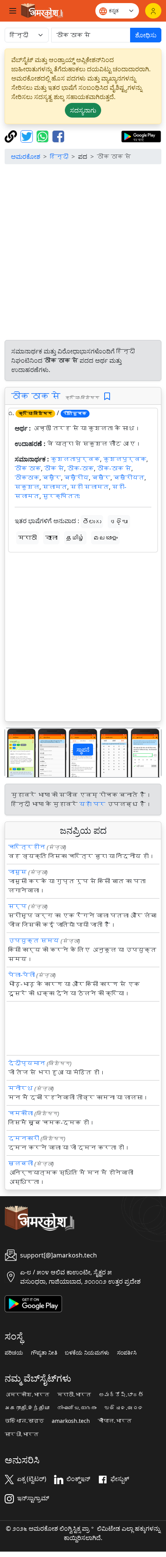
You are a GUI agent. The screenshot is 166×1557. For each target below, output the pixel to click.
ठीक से (54, 468)
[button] (17, 752)
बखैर (101, 477)
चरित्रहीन (26, 847)
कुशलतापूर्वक (75, 459)
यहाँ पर (92, 804)
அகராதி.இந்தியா (27, 1407)
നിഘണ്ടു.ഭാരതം (77, 1407)
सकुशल (27, 487)
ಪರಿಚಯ (14, 1352)
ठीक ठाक (28, 468)
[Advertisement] (83, 253)
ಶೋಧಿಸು (145, 35)
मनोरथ (20, 1088)
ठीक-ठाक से (114, 468)
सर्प (17, 906)
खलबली (20, 1163)
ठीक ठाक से (35, 396)
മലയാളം (105, 538)
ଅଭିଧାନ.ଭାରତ (124, 1407)
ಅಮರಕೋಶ (25, 156)
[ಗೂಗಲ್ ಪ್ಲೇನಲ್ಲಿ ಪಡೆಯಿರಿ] (141, 135)
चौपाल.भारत (115, 1420)
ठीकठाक (27, 477)
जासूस (17, 872)
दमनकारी (23, 1138)
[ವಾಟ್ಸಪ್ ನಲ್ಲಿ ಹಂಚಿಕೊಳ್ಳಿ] (43, 135)
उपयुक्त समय (33, 940)
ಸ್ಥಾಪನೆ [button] (83, 749)
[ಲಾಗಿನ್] (153, 11)
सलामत (54, 487)
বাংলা (51, 538)
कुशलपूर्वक (124, 459)
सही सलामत (89, 487)
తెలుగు (92, 521)
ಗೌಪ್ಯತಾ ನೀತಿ (44, 1352)
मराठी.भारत (74, 1394)
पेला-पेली (21, 975)
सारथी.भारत (22, 1434)
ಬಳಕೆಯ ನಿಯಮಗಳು (87, 1352)
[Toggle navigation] (13, 11)
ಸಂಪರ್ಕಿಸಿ (127, 1352)
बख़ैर (51, 477)
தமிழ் (75, 538)
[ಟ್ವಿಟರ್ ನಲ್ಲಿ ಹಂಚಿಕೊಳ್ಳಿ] (27, 135)
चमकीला (20, 1113)
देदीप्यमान (26, 1063)
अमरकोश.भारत (27, 1394)
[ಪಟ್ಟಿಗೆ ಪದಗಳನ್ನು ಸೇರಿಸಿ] (107, 396)
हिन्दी (59, 156)
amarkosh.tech (71, 1420)
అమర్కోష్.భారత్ (121, 1394)
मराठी (27, 538)
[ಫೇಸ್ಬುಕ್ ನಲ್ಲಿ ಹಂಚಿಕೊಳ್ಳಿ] (58, 135)
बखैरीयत (128, 477)
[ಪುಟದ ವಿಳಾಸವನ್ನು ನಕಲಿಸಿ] (12, 135)
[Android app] (33, 1303)
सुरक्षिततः (61, 496)
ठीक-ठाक (80, 468)
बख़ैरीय (76, 477)
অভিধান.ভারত (24, 1420)
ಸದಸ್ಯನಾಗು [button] (83, 110)
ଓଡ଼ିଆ (119, 521)
